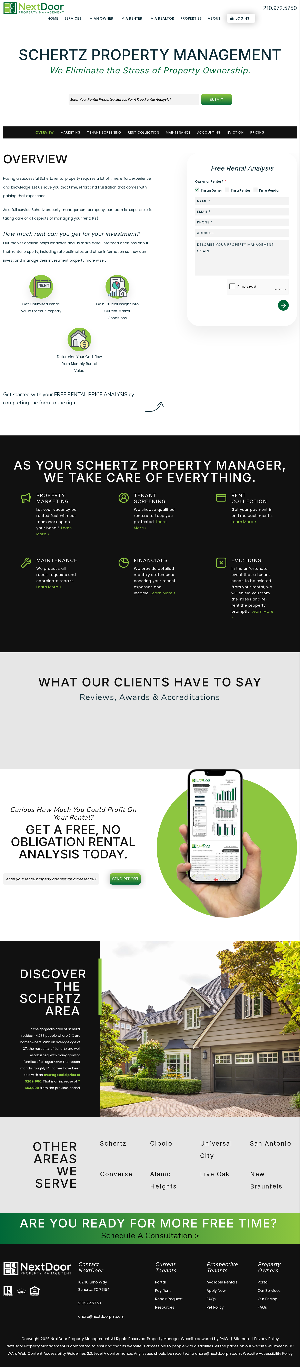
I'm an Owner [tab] (211, 190)
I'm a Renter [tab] (240, 190)
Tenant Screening (104, 132)
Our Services (269, 1290)
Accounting (209, 132)
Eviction (235, 132)
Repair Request (169, 1298)
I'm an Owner (100, 18)
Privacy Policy (266, 1338)
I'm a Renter (131, 18)
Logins (242, 18)
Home (53, 18)
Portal (160, 1282)
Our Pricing (267, 1298)
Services (73, 18)
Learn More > (244, 521)
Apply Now (216, 1290)
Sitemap (241, 1338)
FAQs (211, 1298)
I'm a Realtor (161, 18)
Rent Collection (143, 132)
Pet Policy (215, 1307)
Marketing (70, 132)
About (214, 18)
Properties (191, 18)
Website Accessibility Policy (268, 1353)
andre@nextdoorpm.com (101, 1316)
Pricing (257, 132)
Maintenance (178, 132)
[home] (33, 8)
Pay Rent (163, 1290)
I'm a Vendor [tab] (269, 190)
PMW (224, 1338)
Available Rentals (222, 1282)
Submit (216, 99)
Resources (164, 1307)
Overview (45, 132)
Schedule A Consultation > (150, 1236)
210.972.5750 (280, 8)
